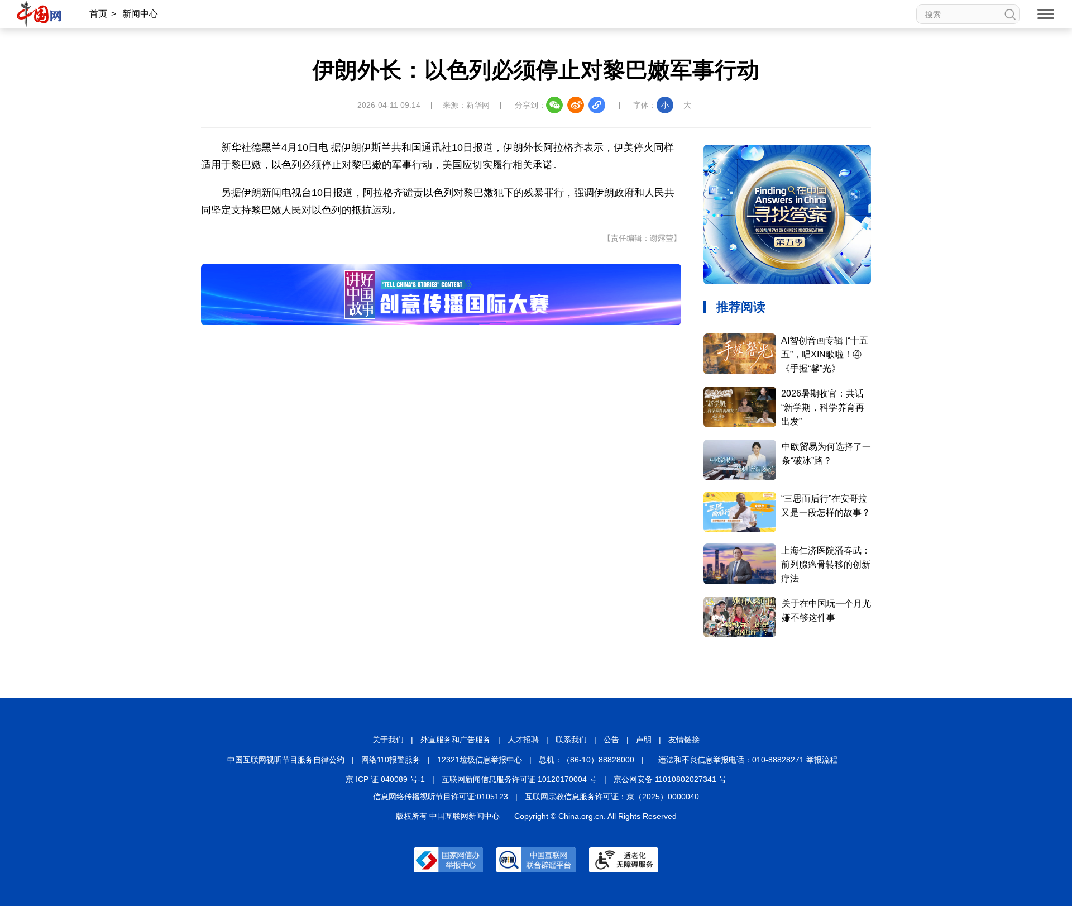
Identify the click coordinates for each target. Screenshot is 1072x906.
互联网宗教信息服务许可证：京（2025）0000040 (612, 796)
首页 (98, 13)
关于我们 (388, 739)
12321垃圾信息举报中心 (479, 759)
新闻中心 (140, 13)
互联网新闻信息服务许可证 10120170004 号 (519, 779)
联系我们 (571, 739)
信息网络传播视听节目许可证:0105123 (440, 796)
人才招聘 (523, 739)
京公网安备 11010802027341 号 (670, 779)
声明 (644, 739)
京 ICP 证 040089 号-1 (385, 779)
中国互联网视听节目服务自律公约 (285, 759)
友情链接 (684, 739)
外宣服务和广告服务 (455, 739)
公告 (611, 739)
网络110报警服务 (390, 759)
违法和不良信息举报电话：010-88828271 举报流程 (748, 759)
